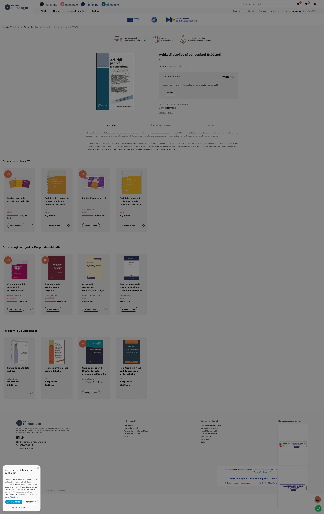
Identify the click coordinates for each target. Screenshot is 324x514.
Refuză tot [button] (31, 502)
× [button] (38, 468)
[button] (21, 507)
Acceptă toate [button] (13, 502)
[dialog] (21, 488)
